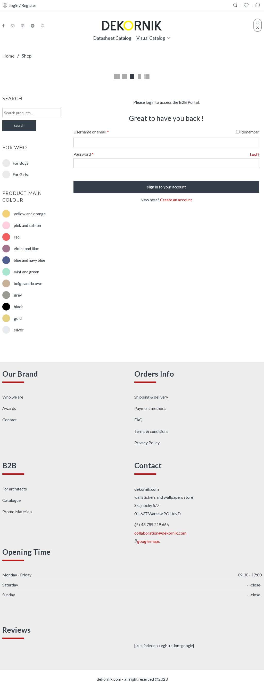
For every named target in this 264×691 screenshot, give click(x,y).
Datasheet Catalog (112, 38)
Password (83, 154)
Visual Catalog (150, 38)
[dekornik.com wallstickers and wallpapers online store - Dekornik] (132, 24)
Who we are (12, 396)
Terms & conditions (151, 431)
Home (8, 56)
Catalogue (11, 500)
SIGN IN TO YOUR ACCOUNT (166, 187)
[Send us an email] (15, 26)
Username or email (91, 132)
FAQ (138, 419)
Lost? (254, 154)
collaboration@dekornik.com (160, 532)
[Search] (236, 5)
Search (19, 125)
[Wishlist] (247, 5)
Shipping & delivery (151, 396)
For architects (14, 488)
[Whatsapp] (42, 26)
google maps (148, 541)
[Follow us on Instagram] (24, 26)
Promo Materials (17, 511)
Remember (249, 132)
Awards (9, 408)
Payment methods (150, 408)
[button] (169, 38)
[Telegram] (34, 26)
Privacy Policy (147, 442)
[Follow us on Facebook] (5, 26)
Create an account (176, 199)
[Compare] (258, 5)
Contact (9, 419)
